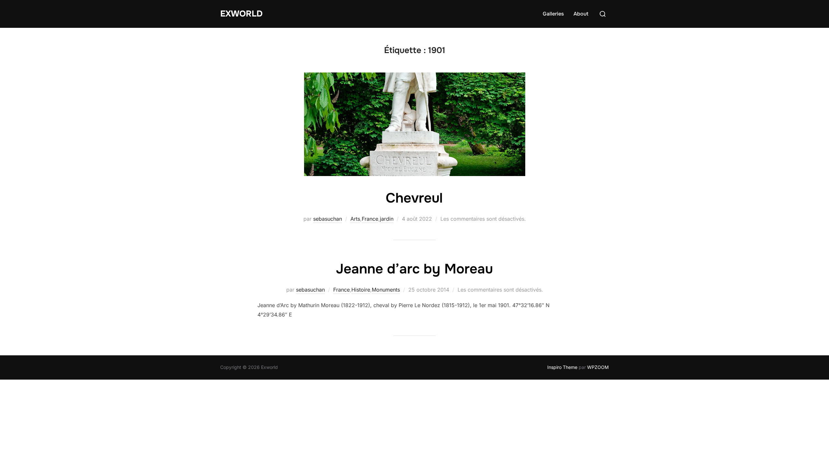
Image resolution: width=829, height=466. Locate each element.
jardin (386, 219)
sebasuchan (327, 219)
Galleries (553, 13)
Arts (355, 219)
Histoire (360, 289)
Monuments (386, 289)
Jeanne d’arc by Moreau (414, 269)
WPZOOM (598, 367)
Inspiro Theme (562, 367)
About (580, 13)
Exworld (241, 13)
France (370, 219)
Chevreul (414, 198)
